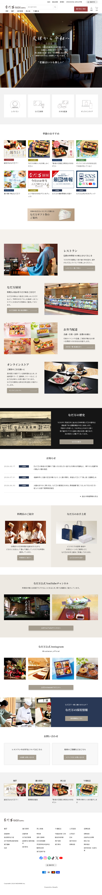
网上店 (28, 11)
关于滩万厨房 (26, 837)
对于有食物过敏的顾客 (11, 841)
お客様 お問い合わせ (27, 757)
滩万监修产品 (41, 851)
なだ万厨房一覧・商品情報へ (18, 310)
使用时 (62, 2)
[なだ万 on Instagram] (45, 859)
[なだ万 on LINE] (49, 859)
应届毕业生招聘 (89, 837)
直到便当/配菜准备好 (28, 842)
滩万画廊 (7, 844)
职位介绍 (87, 841)
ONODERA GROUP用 (74, 2)
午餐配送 (36, 11)
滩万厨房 (20, 11)
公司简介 (72, 833)
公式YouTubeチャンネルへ (51, 628)
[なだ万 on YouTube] (60, 858)
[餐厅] (15, 790)
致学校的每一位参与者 (90, 849)
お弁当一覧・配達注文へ (74, 347)
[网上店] (63, 790)
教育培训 (87, 844)
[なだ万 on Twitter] (56, 859)
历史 (70, 837)
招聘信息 (72, 844)
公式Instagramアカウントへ (51, 687)
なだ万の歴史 (76, 442)
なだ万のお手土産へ (76, 557)
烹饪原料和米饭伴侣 (43, 844)
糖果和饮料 (40, 848)
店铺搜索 (7, 833)
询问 (48, 2)
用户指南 (58, 841)
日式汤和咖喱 (41, 841)
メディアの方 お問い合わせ (75, 757)
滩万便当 (25, 847)
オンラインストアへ (15, 390)
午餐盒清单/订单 (60, 833)
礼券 (5, 848)
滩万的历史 (73, 841)
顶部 (6, 11)
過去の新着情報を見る (90, 496)
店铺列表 (25, 833)
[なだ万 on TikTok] (53, 859)
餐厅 (12, 11)
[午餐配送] (87, 790)
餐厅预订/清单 (81, 9)
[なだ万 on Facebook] (41, 859)
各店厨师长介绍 (9, 837)
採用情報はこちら (76, 718)
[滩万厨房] (39, 790)
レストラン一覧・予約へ (73, 268)
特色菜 (39, 833)
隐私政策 (55, 2)
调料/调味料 (41, 837)
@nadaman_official (51, 651)
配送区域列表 (59, 837)
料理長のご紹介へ (25, 557)
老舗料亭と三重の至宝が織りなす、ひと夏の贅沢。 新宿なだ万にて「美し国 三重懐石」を (65, 477)
